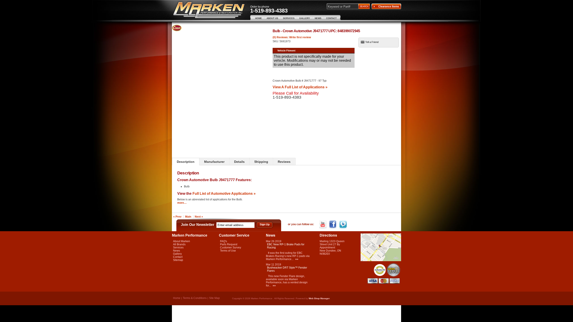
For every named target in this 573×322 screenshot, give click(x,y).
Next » (199, 216)
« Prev (177, 216)
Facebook (333, 224)
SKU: (276, 41)
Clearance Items (386, 6)
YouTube (323, 224)
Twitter (343, 224)
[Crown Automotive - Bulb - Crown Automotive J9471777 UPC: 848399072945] (177, 30)
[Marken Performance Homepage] (209, 10)
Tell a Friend (371, 42)
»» (296, 259)
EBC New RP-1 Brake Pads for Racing (285, 246)
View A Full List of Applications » (300, 87)
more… (182, 202)
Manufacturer (214, 161)
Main (188, 216)
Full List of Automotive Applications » (224, 193)
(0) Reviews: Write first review (292, 37)
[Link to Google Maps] (381, 260)
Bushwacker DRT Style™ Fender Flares (287, 269)
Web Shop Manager (319, 298)
